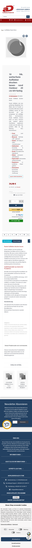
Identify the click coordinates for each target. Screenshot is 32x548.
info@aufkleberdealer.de (17, 489)
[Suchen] (28, 16)
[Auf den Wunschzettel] (26, 36)
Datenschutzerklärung (14, 413)
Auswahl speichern (16, 543)
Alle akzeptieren (16, 539)
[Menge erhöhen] (22, 201)
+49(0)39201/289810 (23, 9)
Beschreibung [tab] (7, 241)
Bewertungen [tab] (17, 241)
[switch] (5, 529)
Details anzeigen (16, 546)
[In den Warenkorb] (3, 32)
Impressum (15, 524)
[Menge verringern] (10, 201)
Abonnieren (23, 422)
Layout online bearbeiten (16, 176)
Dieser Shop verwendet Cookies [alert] (16, 505)
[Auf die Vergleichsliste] (23, 36)
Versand (18, 187)
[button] (16, 210)
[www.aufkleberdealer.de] (8, 9)
